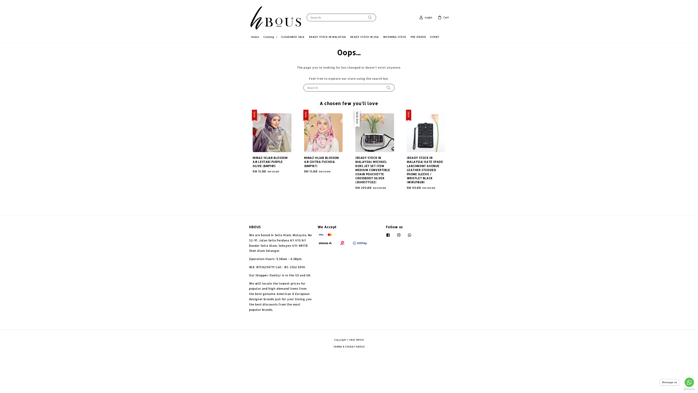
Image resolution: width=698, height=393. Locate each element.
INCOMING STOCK (394, 36)
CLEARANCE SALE (293, 36)
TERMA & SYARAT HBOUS (349, 346)
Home (255, 36)
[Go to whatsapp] (689, 382)
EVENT (434, 36)
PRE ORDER (418, 36)
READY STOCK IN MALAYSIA (327, 36)
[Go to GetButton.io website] (689, 389)
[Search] (370, 17)
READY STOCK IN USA (364, 36)
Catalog (268, 36)
